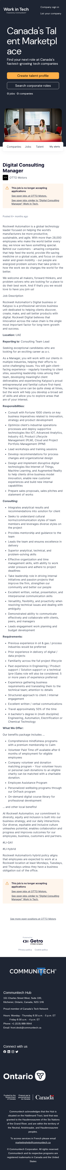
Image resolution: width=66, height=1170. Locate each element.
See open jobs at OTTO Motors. (29, 195)
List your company (50, 13)
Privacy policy (25, 949)
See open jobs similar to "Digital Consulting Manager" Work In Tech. (35, 202)
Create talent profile (33, 75)
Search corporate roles (33, 85)
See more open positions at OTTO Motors (33, 918)
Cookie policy (41, 949)
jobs (28, 146)
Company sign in (49, 7)
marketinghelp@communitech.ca (33, 1142)
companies (14, 146)
